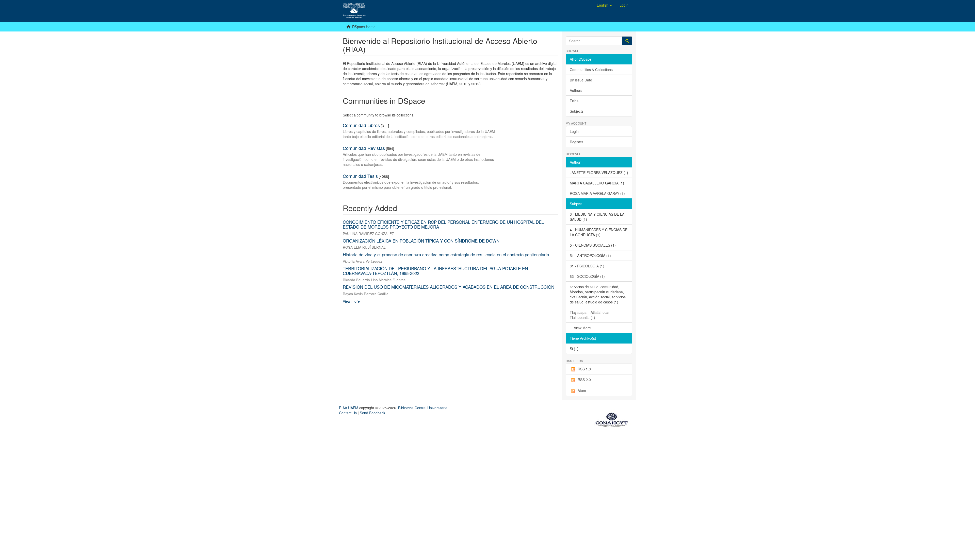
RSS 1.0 (584, 368)
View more (351, 301)
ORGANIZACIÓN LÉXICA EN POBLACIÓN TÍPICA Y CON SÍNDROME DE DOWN (421, 240)
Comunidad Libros (361, 125)
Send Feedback (372, 412)
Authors (576, 90)
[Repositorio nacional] (613, 418)
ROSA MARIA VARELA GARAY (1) (597, 193)
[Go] (627, 41)
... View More (580, 327)
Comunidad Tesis (360, 176)
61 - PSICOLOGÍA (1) (587, 265)
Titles (574, 100)
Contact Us (348, 412)
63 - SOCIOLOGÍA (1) (587, 276)
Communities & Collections (591, 69)
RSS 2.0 (584, 379)
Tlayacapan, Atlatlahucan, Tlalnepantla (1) (590, 315)
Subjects (576, 111)
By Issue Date (581, 79)
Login (574, 131)
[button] (604, 5)
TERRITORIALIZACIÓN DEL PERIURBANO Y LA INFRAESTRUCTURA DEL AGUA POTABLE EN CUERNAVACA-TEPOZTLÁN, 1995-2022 (435, 270)
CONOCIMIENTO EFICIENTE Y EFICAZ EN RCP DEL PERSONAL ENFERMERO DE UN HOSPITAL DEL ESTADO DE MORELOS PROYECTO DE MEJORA (443, 224)
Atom (582, 390)
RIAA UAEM (349, 407)
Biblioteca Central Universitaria (422, 407)
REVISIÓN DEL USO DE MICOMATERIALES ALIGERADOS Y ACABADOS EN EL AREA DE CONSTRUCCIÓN (448, 287)
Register (576, 141)
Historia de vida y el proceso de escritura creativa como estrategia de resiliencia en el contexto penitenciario (446, 254)
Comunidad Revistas (364, 148)
